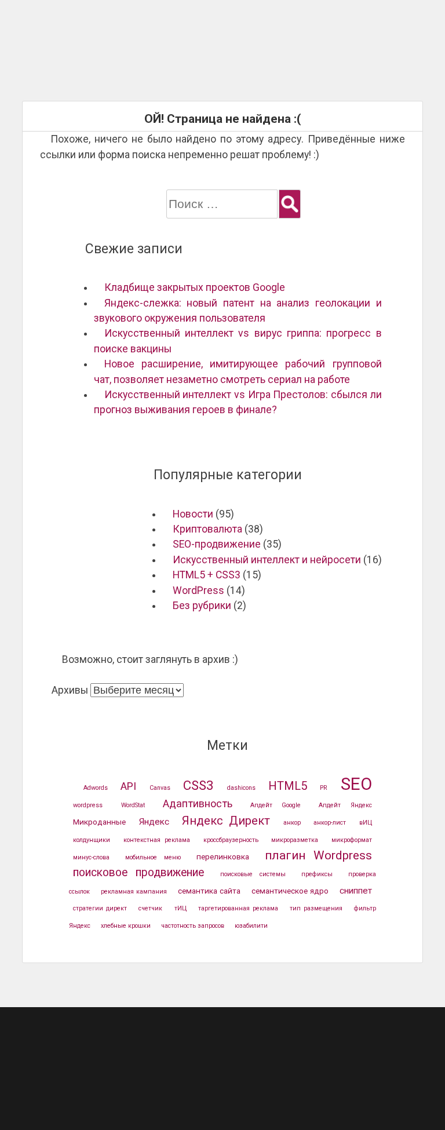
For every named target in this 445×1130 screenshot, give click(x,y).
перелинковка (222, 856)
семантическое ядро (290, 890)
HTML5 (287, 786)
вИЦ (365, 822)
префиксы (317, 874)
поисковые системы (253, 874)
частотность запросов (192, 925)
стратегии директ (100, 908)
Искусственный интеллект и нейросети (267, 560)
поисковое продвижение (138, 872)
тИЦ (180, 908)
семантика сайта (209, 890)
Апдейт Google (275, 805)
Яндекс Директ (226, 821)
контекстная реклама (156, 840)
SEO (356, 784)
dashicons (241, 788)
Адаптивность (197, 803)
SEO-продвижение (217, 544)
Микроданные (99, 821)
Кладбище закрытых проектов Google (194, 287)
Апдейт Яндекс (345, 805)
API (128, 786)
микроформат (351, 840)
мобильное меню (153, 857)
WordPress (198, 590)
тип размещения (316, 908)
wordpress (88, 805)
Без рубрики (202, 605)
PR (323, 788)
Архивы (70, 690)
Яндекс (154, 821)
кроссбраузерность (230, 840)
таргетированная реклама (238, 908)
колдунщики (91, 840)
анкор (292, 822)
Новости (193, 514)
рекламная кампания (134, 891)
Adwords (95, 788)
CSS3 (198, 785)
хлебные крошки (126, 925)
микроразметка (294, 840)
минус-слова (91, 857)
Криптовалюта (207, 529)
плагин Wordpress (318, 855)
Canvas (159, 788)
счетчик (150, 908)
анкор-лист (329, 822)
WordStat (133, 805)
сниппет (356, 890)
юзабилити (251, 925)
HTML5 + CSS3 (206, 575)
